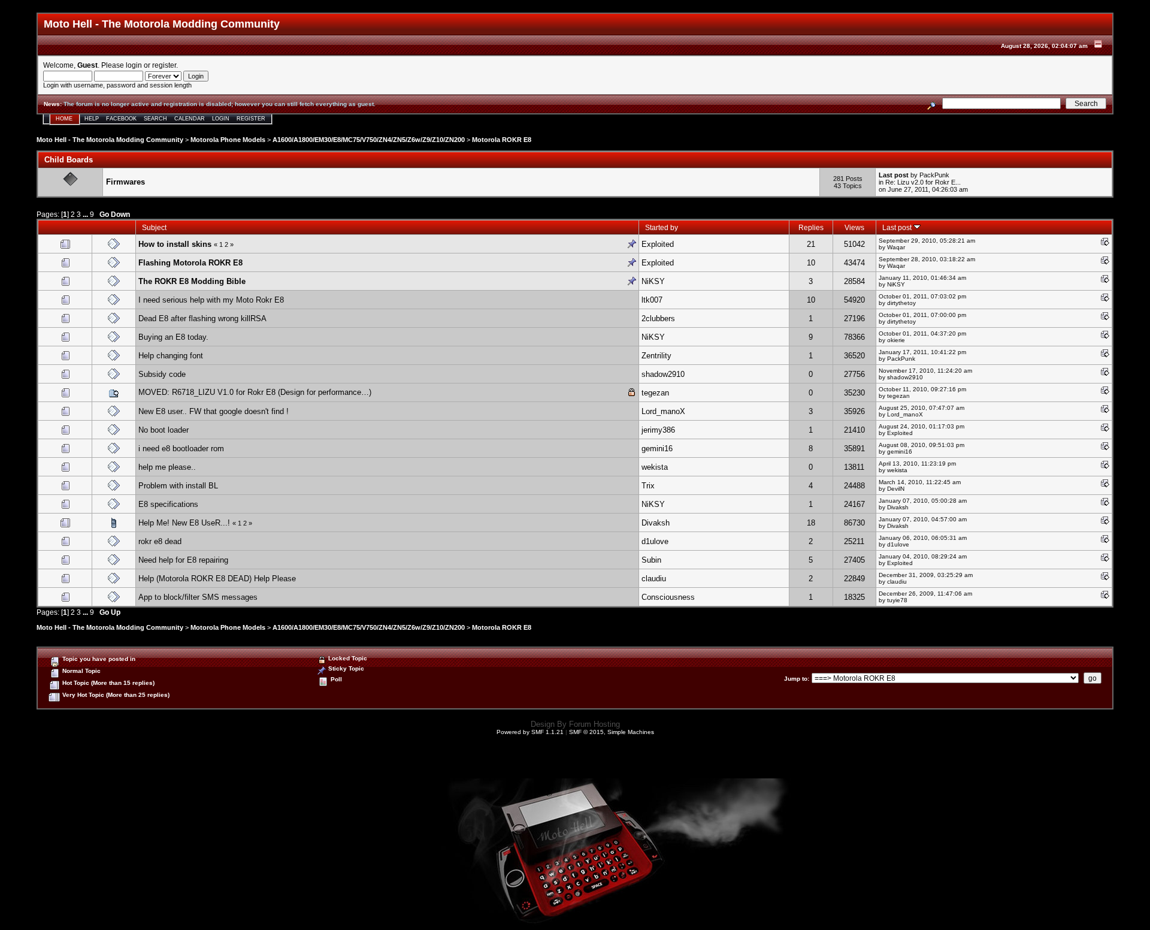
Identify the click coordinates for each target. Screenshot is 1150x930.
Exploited (657, 244)
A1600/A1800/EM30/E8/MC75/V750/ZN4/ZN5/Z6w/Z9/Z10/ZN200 (369, 139)
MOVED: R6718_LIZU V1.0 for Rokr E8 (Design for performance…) (254, 392)
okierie (896, 340)
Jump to (795, 678)
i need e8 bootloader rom (181, 448)
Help (91, 119)
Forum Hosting (594, 724)
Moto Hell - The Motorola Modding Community (110, 139)
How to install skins (174, 244)
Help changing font (170, 355)
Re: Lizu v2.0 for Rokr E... (923, 182)
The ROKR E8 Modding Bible (192, 281)
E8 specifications (168, 504)
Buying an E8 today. (173, 337)
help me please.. (167, 467)
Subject (154, 227)
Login (220, 119)
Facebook (121, 119)
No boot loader (163, 429)
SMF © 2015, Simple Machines (611, 732)
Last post (897, 227)
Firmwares (125, 181)
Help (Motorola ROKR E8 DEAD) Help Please (217, 578)
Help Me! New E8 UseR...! (185, 522)
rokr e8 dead (159, 541)
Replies (811, 227)
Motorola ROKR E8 (501, 139)
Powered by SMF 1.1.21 (530, 732)
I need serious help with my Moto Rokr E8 (211, 299)
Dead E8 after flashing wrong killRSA (202, 318)
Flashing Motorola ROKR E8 (190, 262)
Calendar (189, 119)
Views (854, 227)
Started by (661, 227)
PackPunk (934, 175)
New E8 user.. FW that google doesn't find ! (213, 411)
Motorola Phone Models (227, 139)
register (164, 65)
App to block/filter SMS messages (198, 597)
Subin (651, 559)
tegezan (655, 392)
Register (251, 119)
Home (64, 119)
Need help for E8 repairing (183, 559)
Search (155, 119)
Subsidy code (162, 374)
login (134, 65)
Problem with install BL (178, 485)
